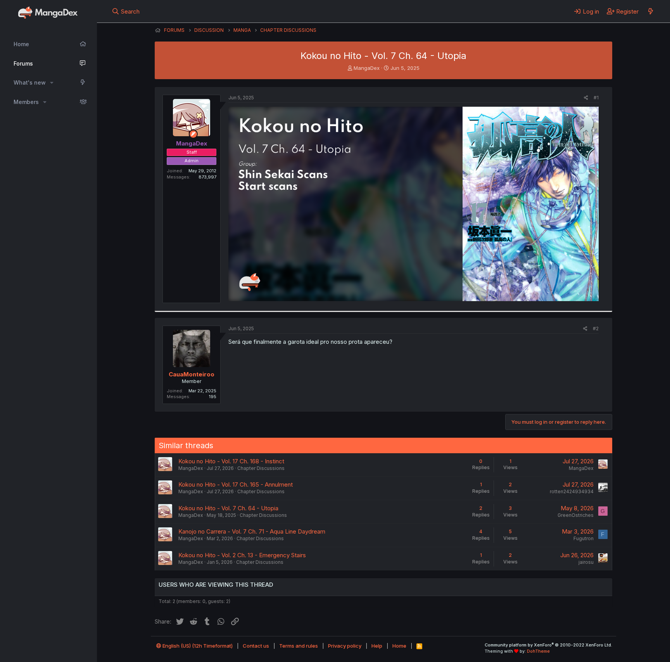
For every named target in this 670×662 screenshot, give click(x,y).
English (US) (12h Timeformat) (197, 646)
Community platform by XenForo (548, 645)
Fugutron (583, 538)
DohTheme (538, 651)
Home (21, 44)
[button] (52, 82)
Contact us (256, 646)
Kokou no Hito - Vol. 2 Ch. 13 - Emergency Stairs (242, 555)
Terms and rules (298, 646)
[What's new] (650, 11)
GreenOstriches (576, 515)
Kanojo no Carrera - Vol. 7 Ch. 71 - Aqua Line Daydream (251, 531)
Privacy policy (344, 646)
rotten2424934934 (572, 491)
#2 (596, 328)
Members (26, 102)
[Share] (586, 98)
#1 (596, 98)
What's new (30, 82)
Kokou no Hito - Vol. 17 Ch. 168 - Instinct (231, 461)
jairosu (586, 562)
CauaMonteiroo (191, 374)
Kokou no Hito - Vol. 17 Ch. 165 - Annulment (235, 484)
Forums (23, 63)
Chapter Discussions (261, 468)
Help (376, 646)
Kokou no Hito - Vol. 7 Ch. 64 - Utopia (228, 508)
